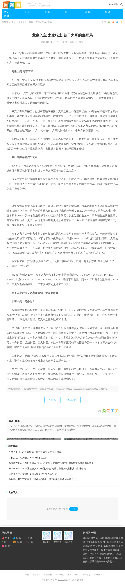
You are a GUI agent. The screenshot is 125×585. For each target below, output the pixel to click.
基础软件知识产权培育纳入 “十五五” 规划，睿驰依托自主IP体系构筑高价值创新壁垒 (51, 463)
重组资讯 (60, 574)
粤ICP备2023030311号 (60, 580)
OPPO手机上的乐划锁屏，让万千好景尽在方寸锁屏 (35, 452)
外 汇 (67, 12)
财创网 (5, 22)
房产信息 (87, 574)
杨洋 (17, 421)
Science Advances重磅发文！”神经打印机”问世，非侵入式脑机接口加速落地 (47, 468)
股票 (69, 574)
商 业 (6, 15)
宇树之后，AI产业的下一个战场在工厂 (28, 457)
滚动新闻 (37, 574)
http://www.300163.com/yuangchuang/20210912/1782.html (81, 389)
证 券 (107, 12)
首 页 (6, 12)
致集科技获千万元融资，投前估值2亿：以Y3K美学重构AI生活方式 (42, 479)
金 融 (87, 12)
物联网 (97, 574)
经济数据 (48, 574)
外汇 (77, 574)
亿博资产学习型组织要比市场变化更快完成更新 (33, 474)
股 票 (47, 12)
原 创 (27, 12)
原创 (13, 22)
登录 (73, 509)
